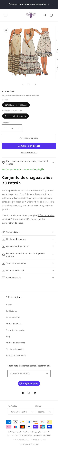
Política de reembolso (23, 435)
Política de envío (39, 440)
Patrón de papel (15, 222)
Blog (8, 336)
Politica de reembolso (16, 355)
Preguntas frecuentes (15, 330)
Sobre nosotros (13, 317)
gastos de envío (10, 95)
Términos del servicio (23, 440)
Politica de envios (14, 323)
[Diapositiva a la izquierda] (23, 84)
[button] (6, 15)
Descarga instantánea (15, 116)
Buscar (9, 304)
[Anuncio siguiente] (53, 4)
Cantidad (5, 122)
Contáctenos (11, 311)
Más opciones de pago (29, 152)
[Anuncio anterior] (5, 4)
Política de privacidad (15, 342)
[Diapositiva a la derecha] (35, 84)
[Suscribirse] (47, 373)
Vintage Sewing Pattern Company (26, 432)
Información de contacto (30, 444)
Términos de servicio (15, 349)
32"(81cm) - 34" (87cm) (16, 105)
